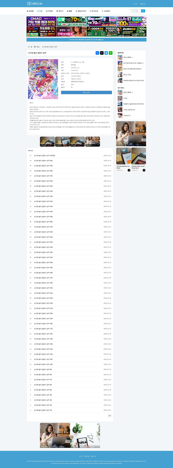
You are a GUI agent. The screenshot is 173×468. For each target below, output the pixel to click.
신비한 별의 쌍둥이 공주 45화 (43, 186)
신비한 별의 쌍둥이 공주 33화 (43, 247)
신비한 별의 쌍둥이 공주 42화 (43, 201)
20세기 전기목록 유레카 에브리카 (132, 69)
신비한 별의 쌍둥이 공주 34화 (43, 242)
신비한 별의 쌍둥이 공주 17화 (43, 328)
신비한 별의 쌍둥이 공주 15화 (43, 339)
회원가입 (142, 4)
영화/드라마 (81, 11)
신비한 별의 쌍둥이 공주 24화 (43, 293)
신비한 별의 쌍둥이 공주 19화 (43, 318)
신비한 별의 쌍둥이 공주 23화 (43, 298)
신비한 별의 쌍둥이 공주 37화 (43, 227)
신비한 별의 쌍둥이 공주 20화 (43, 313)
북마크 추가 (86, 92)
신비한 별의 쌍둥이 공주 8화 (43, 374)
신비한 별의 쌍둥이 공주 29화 (43, 267)
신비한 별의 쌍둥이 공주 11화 (43, 359)
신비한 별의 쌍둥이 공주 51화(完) (44, 155)
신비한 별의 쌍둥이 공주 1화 (43, 410)
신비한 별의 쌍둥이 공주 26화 (43, 283)
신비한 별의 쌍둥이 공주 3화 (43, 400)
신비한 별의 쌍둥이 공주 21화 (43, 308)
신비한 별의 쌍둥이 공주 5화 (43, 390)
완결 (40, 11)
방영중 (31, 11)
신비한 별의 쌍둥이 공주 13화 (43, 349)
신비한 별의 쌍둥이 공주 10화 (43, 364)
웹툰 (70, 11)
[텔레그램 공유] (106, 53)
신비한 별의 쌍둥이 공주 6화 (43, 385)
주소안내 (94, 11)
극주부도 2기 (126, 115)
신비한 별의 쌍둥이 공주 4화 (43, 395)
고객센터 (106, 11)
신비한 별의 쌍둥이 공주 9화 (43, 369)
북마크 (60, 11)
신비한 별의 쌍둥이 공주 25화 (43, 288)
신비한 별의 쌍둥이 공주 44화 (43, 191)
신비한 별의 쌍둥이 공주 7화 (43, 379)
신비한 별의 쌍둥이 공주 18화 (43, 323)
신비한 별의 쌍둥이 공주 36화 (43, 232)
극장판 (50, 11)
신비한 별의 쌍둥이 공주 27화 (43, 278)
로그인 (135, 4)
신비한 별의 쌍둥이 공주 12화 (43, 354)
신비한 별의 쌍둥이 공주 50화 (43, 160)
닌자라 (125, 98)
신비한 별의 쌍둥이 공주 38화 (43, 222)
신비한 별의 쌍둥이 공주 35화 (43, 237)
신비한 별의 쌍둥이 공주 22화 (43, 303)
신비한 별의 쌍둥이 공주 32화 (43, 252)
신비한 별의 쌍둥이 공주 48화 (43, 171)
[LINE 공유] (110, 53)
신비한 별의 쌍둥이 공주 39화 (43, 216)
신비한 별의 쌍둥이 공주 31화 (43, 257)
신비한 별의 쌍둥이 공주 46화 (43, 181)
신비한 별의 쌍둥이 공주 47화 (43, 176)
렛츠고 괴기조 (127, 74)
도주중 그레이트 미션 (129, 109)
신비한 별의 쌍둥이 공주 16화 (43, 334)
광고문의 (93, 456)
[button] (109, 415)
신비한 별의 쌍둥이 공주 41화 (43, 206)
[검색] (143, 10)
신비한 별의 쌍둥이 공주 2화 (43, 405)
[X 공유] (102, 53)
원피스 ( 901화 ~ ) (128, 57)
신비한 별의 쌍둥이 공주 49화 (43, 165)
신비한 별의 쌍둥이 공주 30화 (43, 262)
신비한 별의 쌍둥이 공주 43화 (43, 196)
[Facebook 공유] (97, 53)
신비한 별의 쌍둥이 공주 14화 (43, 344)
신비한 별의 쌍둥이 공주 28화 (43, 272)
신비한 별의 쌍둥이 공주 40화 (43, 211)
